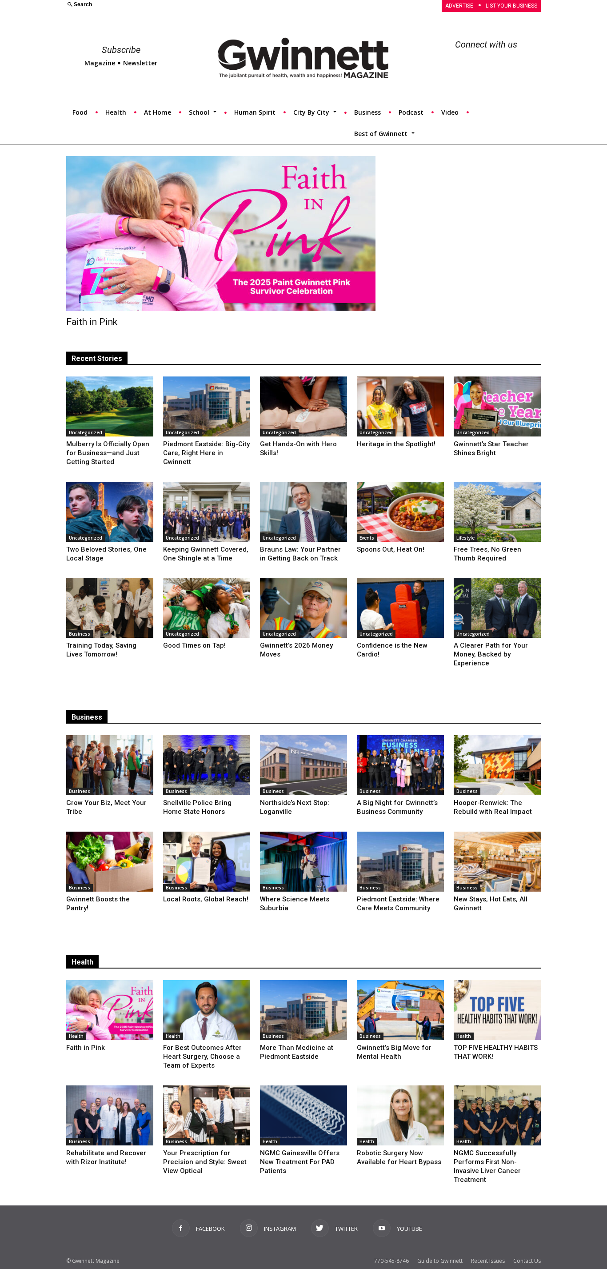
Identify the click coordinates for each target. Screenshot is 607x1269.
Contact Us (527, 1261)
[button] (179, 5)
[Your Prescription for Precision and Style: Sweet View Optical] (206, 1115)
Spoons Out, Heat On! (390, 549)
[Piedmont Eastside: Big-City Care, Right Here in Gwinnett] (206, 406)
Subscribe (121, 49)
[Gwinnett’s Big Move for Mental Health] (400, 1010)
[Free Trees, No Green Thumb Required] (497, 512)
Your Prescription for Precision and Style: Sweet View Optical (205, 1162)
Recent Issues (488, 1261)
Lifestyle (465, 538)
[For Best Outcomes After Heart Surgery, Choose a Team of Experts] (206, 1010)
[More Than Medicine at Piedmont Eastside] (303, 1010)
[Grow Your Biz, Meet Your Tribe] (109, 765)
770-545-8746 (391, 1261)
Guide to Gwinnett (440, 1261)
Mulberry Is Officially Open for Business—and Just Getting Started (107, 453)
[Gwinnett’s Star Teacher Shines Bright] (497, 406)
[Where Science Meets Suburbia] (303, 862)
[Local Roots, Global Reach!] (206, 862)
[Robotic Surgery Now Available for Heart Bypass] (400, 1115)
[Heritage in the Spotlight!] (400, 406)
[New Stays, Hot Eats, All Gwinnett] (497, 862)
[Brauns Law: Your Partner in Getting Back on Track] (303, 512)
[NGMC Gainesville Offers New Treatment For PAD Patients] (303, 1115)
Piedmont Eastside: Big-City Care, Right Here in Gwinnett (206, 453)
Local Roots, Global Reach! (205, 899)
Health (82, 962)
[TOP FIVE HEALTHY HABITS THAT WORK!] (497, 1010)
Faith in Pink (91, 321)
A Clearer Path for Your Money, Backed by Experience (491, 654)
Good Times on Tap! (194, 645)
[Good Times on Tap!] (206, 608)
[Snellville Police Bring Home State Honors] (206, 765)
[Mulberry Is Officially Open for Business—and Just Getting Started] (109, 406)
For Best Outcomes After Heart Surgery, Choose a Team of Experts (202, 1056)
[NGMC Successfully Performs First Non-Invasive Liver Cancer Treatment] (497, 1115)
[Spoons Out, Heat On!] (400, 512)
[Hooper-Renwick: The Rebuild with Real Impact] (497, 765)
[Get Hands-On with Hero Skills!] (303, 406)
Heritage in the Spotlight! (396, 444)
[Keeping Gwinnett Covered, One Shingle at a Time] (206, 512)
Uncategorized (85, 432)
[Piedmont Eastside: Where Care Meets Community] (400, 862)
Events (366, 538)
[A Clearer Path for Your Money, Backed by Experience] (497, 608)
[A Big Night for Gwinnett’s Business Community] (400, 765)
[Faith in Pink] (220, 233)
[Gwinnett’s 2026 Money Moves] (303, 608)
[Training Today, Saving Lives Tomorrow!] (109, 608)
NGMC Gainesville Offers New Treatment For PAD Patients (299, 1162)
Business (79, 634)
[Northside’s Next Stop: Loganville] (303, 765)
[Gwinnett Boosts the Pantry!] (109, 862)
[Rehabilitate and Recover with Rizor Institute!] (109, 1115)
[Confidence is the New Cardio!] (400, 608)
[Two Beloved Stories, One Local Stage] (109, 512)
